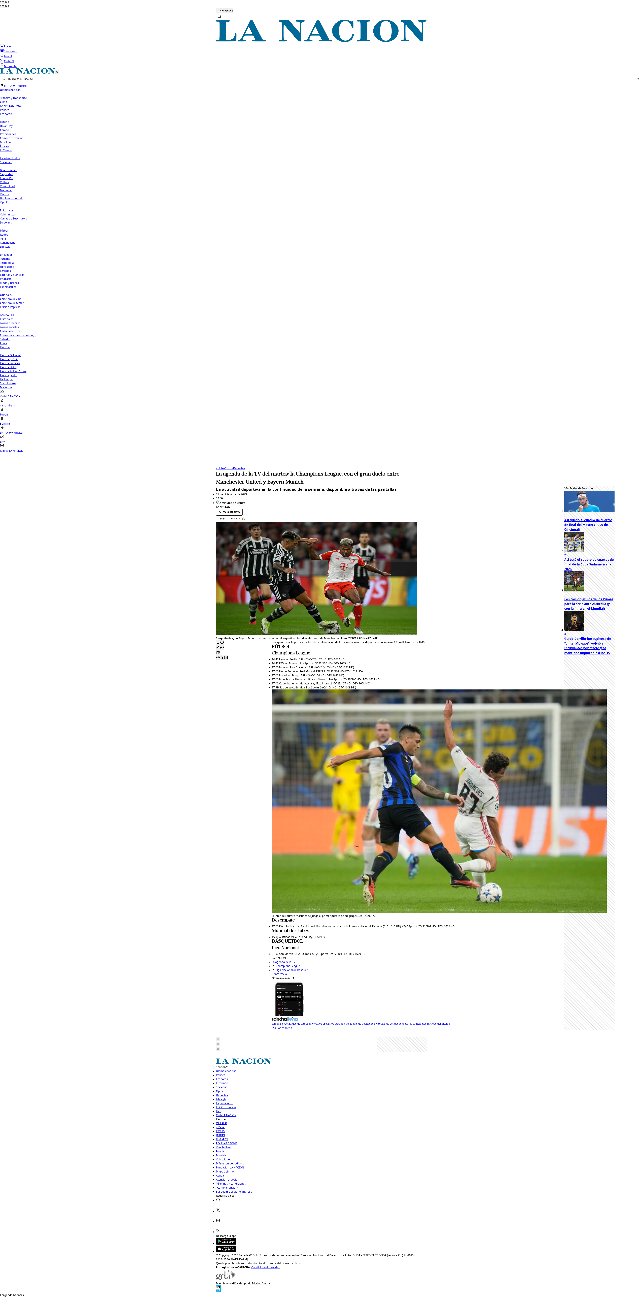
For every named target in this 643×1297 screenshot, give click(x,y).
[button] (321, 260)
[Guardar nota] (218, 642)
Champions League (288, 966)
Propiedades (8, 134)
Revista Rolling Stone (13, 371)
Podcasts (6, 279)
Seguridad (6, 174)
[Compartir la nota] (218, 647)
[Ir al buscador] (219, 16)
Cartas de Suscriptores (14, 218)
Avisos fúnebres (10, 323)
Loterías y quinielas (12, 275)
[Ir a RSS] (218, 1232)
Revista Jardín (8, 375)
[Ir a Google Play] (226, 1243)
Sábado (5, 339)
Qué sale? (6, 295)
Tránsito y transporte (13, 98)
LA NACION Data (10, 106)
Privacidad (273, 1267)
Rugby (4, 234)
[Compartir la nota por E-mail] (226, 657)
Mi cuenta (10, 66)
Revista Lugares (10, 363)
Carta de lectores (11, 331)
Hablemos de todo (11, 198)
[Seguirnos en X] (218, 1211)
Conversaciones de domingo (18, 335)
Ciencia (4, 194)
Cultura (4, 182)
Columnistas (8, 214)
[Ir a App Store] (226, 1251)
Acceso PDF (7, 315)
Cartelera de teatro (12, 303)
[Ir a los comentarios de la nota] (222, 642)
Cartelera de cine (10, 299)
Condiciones (259, 1267)
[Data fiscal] (218, 1291)
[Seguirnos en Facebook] (218, 1201)
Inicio (7, 46)
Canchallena (7, 242)
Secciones (10, 51)
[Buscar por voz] (638, 78)
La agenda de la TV (283, 962)
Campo (4, 130)
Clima (3, 102)
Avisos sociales (9, 327)
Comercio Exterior (11, 138)
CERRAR (4, 2)
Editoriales (6, 210)
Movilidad (6, 142)
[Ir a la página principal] (321, 41)
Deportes (238, 468)
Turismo (5, 259)
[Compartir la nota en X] (222, 657)
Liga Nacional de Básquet (292, 970)
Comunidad (7, 186)
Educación (6, 178)
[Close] (218, 1039)
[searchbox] (320, 79)
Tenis (3, 238)
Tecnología (7, 263)
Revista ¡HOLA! (9, 359)
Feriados (5, 271)
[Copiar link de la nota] (218, 652)
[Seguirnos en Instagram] (218, 1221)
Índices (4, 146)
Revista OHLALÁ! (10, 355)
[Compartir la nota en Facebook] (218, 657)
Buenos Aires (8, 170)
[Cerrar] (57, 72)
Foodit (8, 56)
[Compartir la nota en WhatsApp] (222, 647)
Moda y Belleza (9, 283)
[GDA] (225, 1279)
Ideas (3, 343)
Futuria (4, 122)
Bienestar (6, 190)
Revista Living (8, 367)
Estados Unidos (10, 158)
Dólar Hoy (6, 126)
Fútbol (4, 230)
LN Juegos (6, 255)
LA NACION (224, 468)
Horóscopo (7, 267)
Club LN (9, 61)
